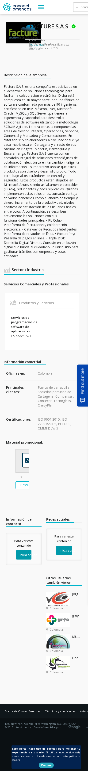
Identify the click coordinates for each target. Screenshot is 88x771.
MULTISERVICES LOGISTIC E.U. (77, 636)
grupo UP (77, 615)
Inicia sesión (25, 555)
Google (75, 725)
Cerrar (46, 765)
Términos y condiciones (60, 711)
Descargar (27, 485)
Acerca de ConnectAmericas (22, 711)
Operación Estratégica (77, 658)
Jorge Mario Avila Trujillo (77, 594)
